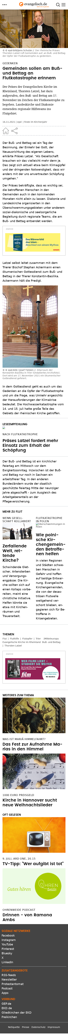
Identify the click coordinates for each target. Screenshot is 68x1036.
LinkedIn (7, 959)
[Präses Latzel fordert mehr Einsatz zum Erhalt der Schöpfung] (34, 427)
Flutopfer (27, 636)
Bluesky (7, 951)
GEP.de (6, 1001)
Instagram (9, 937)
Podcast (7, 986)
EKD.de (7, 1005)
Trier (38, 636)
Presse (25, 1024)
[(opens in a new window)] (32, 242)
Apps (5, 990)
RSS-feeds (9, 972)
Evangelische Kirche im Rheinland (22, 639)
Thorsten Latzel (13, 643)
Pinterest (8, 946)
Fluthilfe (14, 636)
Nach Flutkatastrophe (20, 434)
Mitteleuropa (51, 636)
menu (4, 5)
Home (6, 131)
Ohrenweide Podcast (19, 907)
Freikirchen (9, 1014)
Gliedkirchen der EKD (16, 1010)
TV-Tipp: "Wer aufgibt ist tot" (33, 861)
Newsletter (9, 977)
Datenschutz (38, 1024)
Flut (5, 636)
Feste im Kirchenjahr (35, 122)
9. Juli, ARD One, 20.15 (19, 856)
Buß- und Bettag (51, 639)
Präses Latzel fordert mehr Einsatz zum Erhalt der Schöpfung (30, 445)
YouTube (7, 942)
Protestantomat (13, 981)
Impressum (54, 1024)
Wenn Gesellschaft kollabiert (17, 520)
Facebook (8, 933)
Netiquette (14, 1024)
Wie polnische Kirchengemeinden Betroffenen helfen (50, 535)
